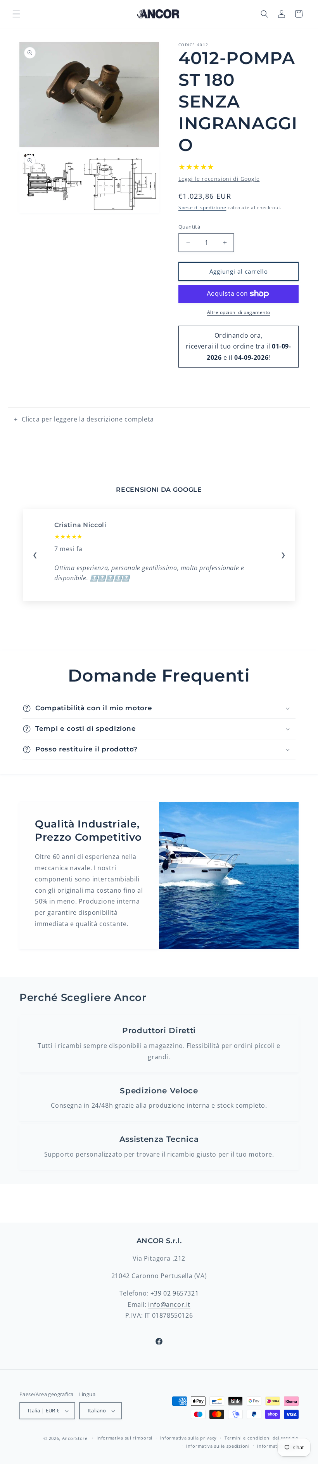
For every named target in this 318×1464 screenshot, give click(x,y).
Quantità (189, 226)
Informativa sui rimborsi (124, 1438)
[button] (16, 14)
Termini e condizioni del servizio (262, 1438)
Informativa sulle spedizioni (218, 1446)
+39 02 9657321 (174, 1293)
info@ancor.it (169, 1304)
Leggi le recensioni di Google (218, 178)
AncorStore (75, 1438)
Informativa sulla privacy (188, 1438)
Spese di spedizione (202, 207)
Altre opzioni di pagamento (238, 312)
